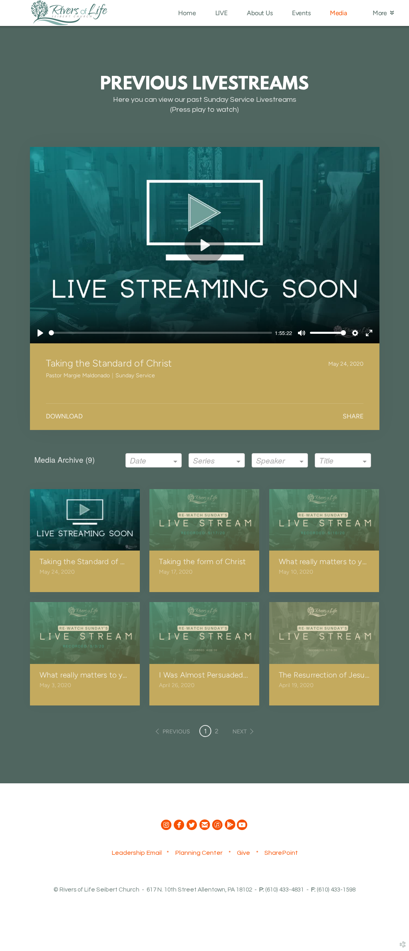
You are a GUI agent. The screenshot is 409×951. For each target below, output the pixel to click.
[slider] (160, 333)
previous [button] (176, 731)
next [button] (239, 731)
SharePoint (281, 853)
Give (243, 853)
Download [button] (64, 416)
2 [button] (216, 731)
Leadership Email (136, 853)
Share (353, 416)
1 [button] (205, 731)
